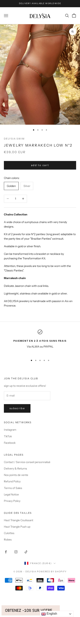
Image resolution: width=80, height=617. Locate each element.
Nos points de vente (16, 475)
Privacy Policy (12, 501)
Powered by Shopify (52, 571)
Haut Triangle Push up (17, 526)
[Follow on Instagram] (16, 552)
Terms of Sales (13, 488)
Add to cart (40, 165)
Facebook (10, 443)
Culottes (9, 533)
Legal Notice (11, 494)
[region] (40, 342)
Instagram (10, 429)
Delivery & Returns (15, 468)
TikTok (8, 436)
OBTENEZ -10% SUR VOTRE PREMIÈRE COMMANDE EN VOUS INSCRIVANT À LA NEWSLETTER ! (30, 610)
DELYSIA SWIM (14, 138)
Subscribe (17, 408)
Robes (8, 539)
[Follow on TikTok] (26, 552)
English (51, 613)
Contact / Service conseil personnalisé (27, 462)
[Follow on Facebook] (6, 552)
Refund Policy (12, 481)
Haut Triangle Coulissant (18, 520)
